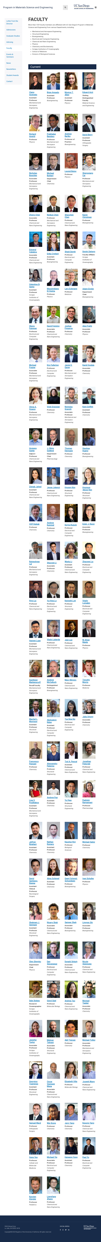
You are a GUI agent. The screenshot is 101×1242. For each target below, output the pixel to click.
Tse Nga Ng (70, 719)
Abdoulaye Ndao (52, 721)
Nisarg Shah (52, 922)
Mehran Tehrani (50, 1041)
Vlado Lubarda (53, 639)
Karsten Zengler (32, 1197)
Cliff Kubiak (34, 524)
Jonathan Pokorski (86, 762)
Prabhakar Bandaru (51, 135)
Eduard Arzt (87, 92)
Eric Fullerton (53, 365)
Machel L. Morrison (33, 720)
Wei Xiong (51, 1123)
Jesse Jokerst (53, 487)
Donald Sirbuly (71, 961)
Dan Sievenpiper (52, 962)
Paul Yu (85, 1157)
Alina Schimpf (53, 878)
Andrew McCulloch (51, 681)
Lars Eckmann (71, 289)
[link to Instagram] (63, 1230)
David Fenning (53, 326)
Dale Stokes (34, 1000)
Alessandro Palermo (52, 764)
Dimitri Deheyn (88, 251)
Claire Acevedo (33, 93)
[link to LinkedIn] (68, 1230)
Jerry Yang (69, 1123)
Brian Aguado (53, 92)
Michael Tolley (88, 1040)
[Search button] (65, 7)
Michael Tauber (85, 1002)
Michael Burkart (50, 174)
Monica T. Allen (69, 93)
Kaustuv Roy (70, 842)
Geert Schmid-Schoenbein (71, 879)
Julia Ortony (87, 716)
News (8, 63)
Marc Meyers (70, 680)
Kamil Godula (88, 365)
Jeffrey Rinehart (33, 843)
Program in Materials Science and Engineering (28, 7)
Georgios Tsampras (33, 1082)
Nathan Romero (50, 843)
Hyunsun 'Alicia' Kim (87, 488)
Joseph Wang (88, 1081)
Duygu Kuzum (71, 525)
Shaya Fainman (33, 327)
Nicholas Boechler (33, 174)
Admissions (11, 30)
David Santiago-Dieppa (33, 880)
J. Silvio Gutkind (50, 449)
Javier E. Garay (68, 366)
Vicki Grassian (53, 407)
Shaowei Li (52, 563)
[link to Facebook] (60, 1230)
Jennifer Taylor (33, 1041)
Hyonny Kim (70, 487)
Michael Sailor (88, 842)
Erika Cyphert (53, 254)
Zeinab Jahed (35, 486)
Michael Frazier (32, 366)
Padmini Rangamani (87, 801)
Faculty (9, 48)
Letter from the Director (12, 22)
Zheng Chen (34, 215)
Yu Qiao (68, 800)
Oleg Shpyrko (35, 961)
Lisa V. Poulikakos (34, 801)
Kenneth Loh (70, 600)
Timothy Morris (86, 681)
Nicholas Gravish (69, 408)
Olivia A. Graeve (32, 408)
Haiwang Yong (71, 1157)
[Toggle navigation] (96, 7)
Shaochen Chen (69, 216)
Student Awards (12, 75)
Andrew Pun (52, 797)
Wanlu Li (68, 561)
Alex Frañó (87, 326)
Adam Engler (88, 289)
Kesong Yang (88, 1123)
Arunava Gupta (33, 449)
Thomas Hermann (69, 449)
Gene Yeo (33, 1157)
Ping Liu (32, 600)
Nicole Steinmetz (87, 962)
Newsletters (11, 69)
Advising (9, 42)
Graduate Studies (13, 36)
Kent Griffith (87, 407)
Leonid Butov (70, 171)
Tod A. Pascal (71, 761)
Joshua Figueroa (69, 327)
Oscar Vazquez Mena (51, 1083)
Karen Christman (87, 216)
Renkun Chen (52, 215)
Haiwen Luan (35, 640)
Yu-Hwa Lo (52, 600)
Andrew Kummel (50, 524)
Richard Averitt (32, 135)
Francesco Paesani (34, 762)
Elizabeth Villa (71, 1081)
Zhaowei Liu (87, 561)
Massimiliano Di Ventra (53, 290)
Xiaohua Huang (86, 449)
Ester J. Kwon (88, 524)
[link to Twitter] (65, 1230)
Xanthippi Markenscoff (35, 681)
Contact (9, 81)
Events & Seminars (10, 55)
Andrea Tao (70, 1001)
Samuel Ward (35, 1123)
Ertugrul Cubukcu (33, 250)
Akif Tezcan (70, 1040)
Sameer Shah (70, 922)
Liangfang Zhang (51, 1197)
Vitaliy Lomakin (86, 601)
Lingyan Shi (87, 922)
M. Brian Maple (86, 641)
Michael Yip (52, 1157)
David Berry (87, 135)
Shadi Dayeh (70, 251)
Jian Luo (68, 640)
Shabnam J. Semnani (34, 923)
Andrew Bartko (68, 135)
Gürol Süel (51, 1000)
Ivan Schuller (88, 878)
